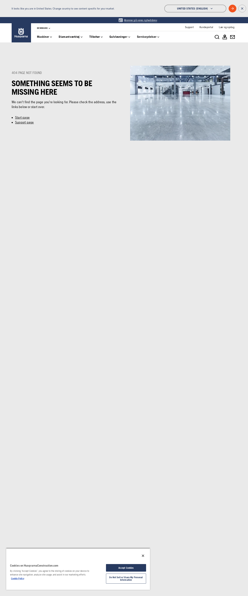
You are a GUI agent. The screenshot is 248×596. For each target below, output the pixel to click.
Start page (22, 117)
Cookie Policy (17, 578)
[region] (78, 569)
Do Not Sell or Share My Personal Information (126, 578)
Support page (24, 122)
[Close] (143, 555)
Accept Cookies (126, 567)
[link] (137, 20)
